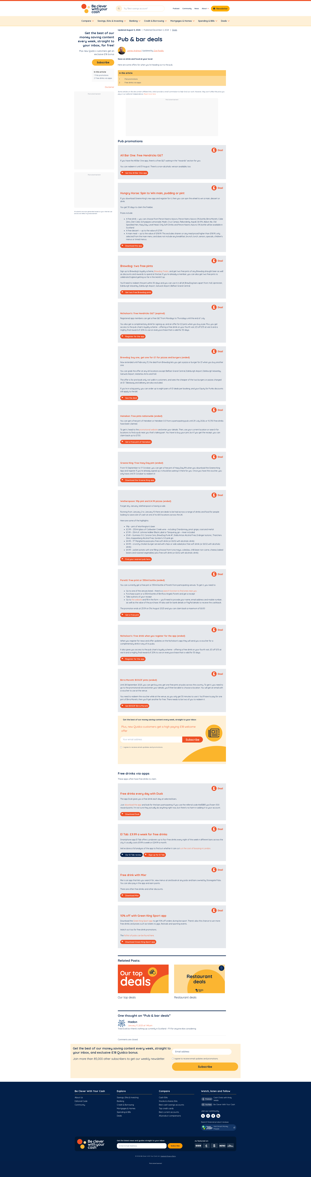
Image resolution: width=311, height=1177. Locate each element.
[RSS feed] (218, 1116)
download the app (133, 805)
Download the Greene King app (139, 480)
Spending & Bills (124, 1112)
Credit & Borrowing (125, 1105)
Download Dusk (132, 814)
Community (187, 8)
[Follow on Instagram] (208, 1116)
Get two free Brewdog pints (138, 292)
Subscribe (103, 62)
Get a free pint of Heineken (138, 442)
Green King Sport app (143, 921)
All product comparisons (170, 1116)
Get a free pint (132, 615)
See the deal (131, 398)
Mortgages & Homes (126, 1108)
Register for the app (134, 336)
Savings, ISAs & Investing (127, 1097)
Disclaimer (109, 87)
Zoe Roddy (159, 50)
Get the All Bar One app (136, 173)
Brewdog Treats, (161, 271)
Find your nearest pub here (138, 559)
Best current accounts (169, 1112)
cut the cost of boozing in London (195, 848)
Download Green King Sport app (140, 942)
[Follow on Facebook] (213, 1116)
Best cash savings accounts (171, 1105)
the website (137, 599)
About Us (79, 1097)
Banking (120, 1101)
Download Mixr (132, 895)
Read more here (150, 94)
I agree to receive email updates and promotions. (196, 1058)
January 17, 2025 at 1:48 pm (140, 1025)
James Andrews (134, 50)
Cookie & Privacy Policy (168, 1156)
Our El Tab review (133, 855)
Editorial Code (81, 1101)
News (196, 8)
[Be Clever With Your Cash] (94, 8)
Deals (174, 30)
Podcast (176, 8)
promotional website (148, 429)
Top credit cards (166, 1108)
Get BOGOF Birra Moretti (136, 706)
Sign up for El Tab (157, 855)
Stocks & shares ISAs (168, 1101)
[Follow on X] (203, 1116)
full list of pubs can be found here (139, 935)
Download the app (133, 246)
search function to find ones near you (180, 591)
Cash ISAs (163, 1097)
